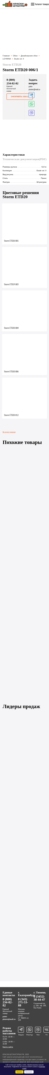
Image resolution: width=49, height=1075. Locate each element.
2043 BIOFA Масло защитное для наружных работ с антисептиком (24, 877)
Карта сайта (8, 1047)
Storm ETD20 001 (11, 241)
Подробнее (13, 483)
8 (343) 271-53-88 (23, 1002)
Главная (6, 56)
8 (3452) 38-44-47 (39, 998)
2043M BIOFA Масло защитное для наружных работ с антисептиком (24, 922)
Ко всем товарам (9, 432)
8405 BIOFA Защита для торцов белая (19, 744)
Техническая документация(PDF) (24, 159)
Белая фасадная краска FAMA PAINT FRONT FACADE (24, 967)
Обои (15, 56)
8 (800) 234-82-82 (8, 1002)
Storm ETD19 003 (11, 284)
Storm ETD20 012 (11, 415)
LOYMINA (7, 59)
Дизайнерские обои (29, 56)
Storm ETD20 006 (11, 371)
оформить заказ (19, 97)
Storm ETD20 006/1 (12, 643)
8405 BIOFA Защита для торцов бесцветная (21, 787)
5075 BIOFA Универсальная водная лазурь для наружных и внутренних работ (26, 831)
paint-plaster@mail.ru (34, 88)
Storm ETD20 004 (11, 328)
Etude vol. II (19, 59)
